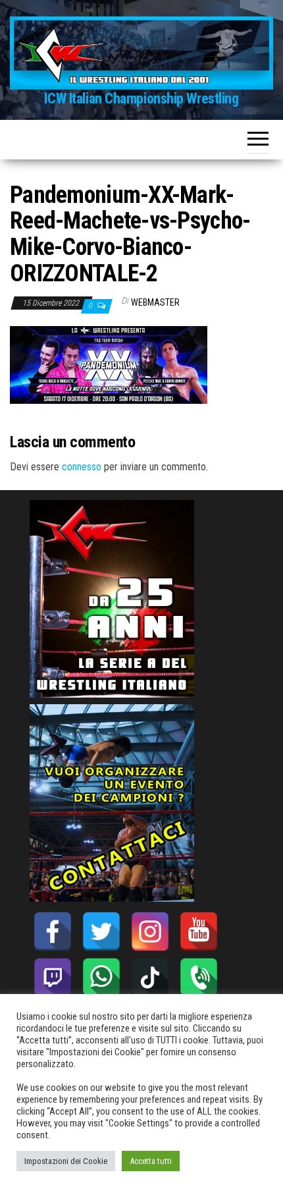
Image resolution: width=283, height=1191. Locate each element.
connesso (81, 466)
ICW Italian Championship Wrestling (141, 98)
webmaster (155, 302)
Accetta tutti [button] (151, 1161)
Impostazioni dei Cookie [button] (65, 1161)
